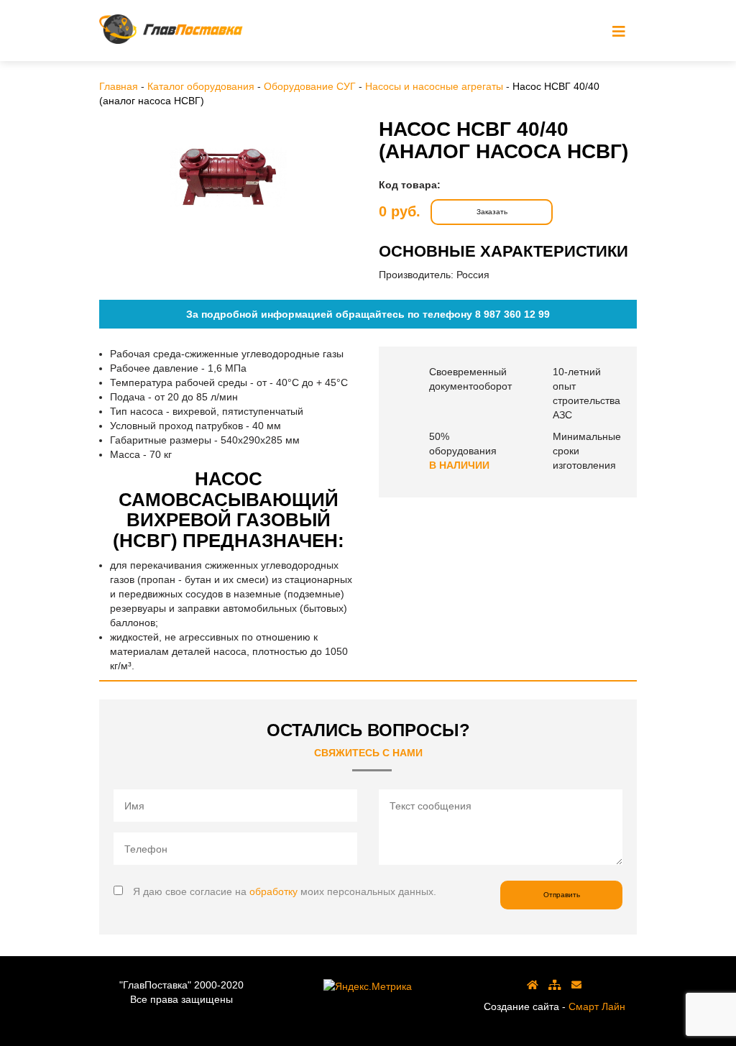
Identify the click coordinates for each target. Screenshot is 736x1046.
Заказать (492, 212)
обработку (273, 891)
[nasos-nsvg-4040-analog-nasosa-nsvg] (228, 177)
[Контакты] (576, 985)
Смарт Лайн (597, 1006)
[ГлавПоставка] (171, 29)
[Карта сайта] (554, 985)
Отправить (561, 895)
